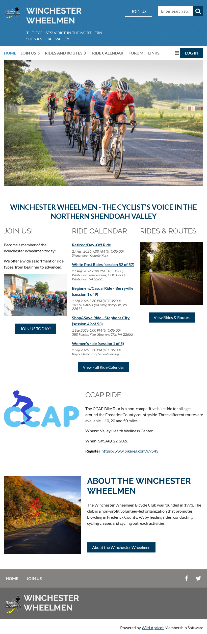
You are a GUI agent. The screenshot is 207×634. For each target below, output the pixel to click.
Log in (191, 52)
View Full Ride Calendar (103, 367)
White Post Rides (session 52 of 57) (103, 264)
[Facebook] (186, 578)
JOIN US (138, 11)
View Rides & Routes (172, 317)
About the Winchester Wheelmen (121, 547)
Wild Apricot (153, 627)
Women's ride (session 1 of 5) (98, 343)
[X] (198, 578)
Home (12, 578)
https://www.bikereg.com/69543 (129, 450)
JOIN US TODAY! (35, 328)
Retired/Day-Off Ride (91, 244)
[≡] (171, 53)
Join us (34, 578)
